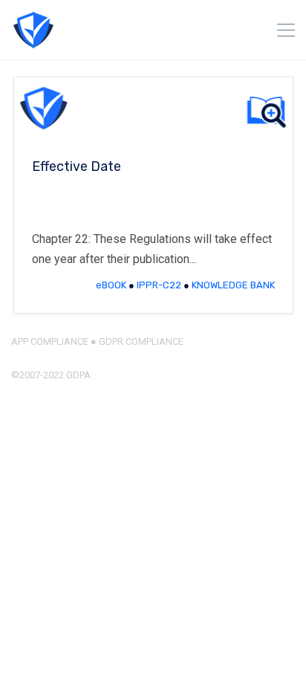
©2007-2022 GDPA (51, 375)
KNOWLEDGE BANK (233, 285)
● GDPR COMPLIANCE (135, 341)
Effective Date (76, 166)
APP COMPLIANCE (49, 341)
